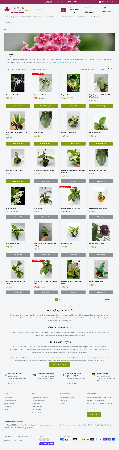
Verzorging (63, 401)
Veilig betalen (36, 410)
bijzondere (32, 59)
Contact (62, 404)
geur (110, 59)
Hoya (10, 29)
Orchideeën (51, 17)
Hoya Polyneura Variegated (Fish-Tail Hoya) (45, 245)
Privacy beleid (36, 404)
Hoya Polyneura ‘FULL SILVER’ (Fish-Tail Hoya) (99, 96)
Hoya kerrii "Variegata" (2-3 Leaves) (15, 282)
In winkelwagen (17, 106)
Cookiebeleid (36, 413)
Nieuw (6, 17)
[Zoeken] (63, 10)
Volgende (107, 299)
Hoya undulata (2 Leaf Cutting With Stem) (45, 282)
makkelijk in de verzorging (67, 62)
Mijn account (90, 12)
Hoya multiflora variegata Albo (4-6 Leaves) (73, 171)
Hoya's (61, 59)
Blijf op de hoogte (108, 2)
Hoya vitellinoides (95, 132)
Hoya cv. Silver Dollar (68, 132)
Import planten (9, 404)
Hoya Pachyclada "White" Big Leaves (71, 282)
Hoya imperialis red (12, 244)
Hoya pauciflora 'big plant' (15, 95)
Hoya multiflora (66, 95)
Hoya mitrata (38, 208)
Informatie (81, 17)
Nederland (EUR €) (23, 436)
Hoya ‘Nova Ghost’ (40, 95)
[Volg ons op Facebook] (40, 439)
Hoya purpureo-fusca (96, 244)
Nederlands (8, 436)
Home (5, 29)
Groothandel (95, 17)
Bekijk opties (73, 106)
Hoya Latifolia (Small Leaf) (98, 170)
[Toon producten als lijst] (111, 69)
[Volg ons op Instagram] (44, 439)
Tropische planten (67, 17)
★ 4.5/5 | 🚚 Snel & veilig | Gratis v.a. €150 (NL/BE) (59, 2)
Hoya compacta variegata (98, 208)
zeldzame (49, 59)
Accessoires (8, 407)
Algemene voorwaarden (40, 398)
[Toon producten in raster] (108, 69)
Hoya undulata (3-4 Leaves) (70, 208)
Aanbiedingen (26, 17)
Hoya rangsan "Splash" (97, 281)
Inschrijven (94, 414)
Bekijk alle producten (59, 364)
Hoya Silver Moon (67, 244)
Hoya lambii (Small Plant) (14, 170)
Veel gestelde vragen (67, 398)
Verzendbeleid (37, 407)
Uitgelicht (14, 17)
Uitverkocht (46, 181)
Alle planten (38, 17)
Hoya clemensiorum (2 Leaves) (44, 170)
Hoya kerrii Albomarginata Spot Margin (16, 134)
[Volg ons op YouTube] (47, 439)
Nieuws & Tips (8, 23)
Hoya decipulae (11, 208)
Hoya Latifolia (38, 132)
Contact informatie (38, 401)
